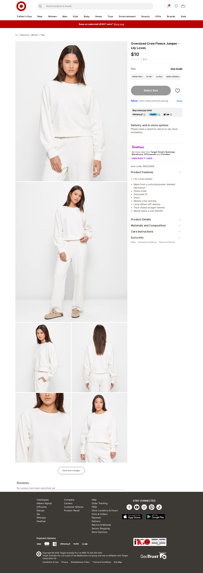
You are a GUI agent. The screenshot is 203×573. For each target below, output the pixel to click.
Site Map (118, 562)
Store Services (99, 532)
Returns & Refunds (101, 524)
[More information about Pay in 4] (159, 114)
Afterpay (41, 517)
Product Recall (72, 510)
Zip (38, 514)
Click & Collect (99, 514)
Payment (96, 517)
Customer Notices (73, 506)
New (40, 16)
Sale (183, 16)
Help (94, 499)
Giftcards (42, 506)
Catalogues (43, 499)
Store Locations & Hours (105, 510)
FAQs (94, 506)
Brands (171, 16)
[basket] (183, 6)
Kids (75, 16)
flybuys (40, 510)
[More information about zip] (171, 114)
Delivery (96, 521)
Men (64, 16)
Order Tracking (100, 503)
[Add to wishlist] (177, 90)
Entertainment (127, 16)
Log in (149, 158)
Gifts (158, 16)
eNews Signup (44, 503)
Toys (110, 16)
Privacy (64, 562)
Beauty (145, 16)
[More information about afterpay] (144, 114)
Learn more (137, 158)
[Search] (40, 6)
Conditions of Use (50, 562)
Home (98, 16)
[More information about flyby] (167, 101)
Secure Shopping (101, 528)
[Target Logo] (21, 6)
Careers (68, 503)
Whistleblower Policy (80, 562)
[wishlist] (176, 6)
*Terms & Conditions (101, 562)
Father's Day (24, 16)
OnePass (41, 521)
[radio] (137, 76)
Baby (87, 16)
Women (52, 16)
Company (69, 499)
